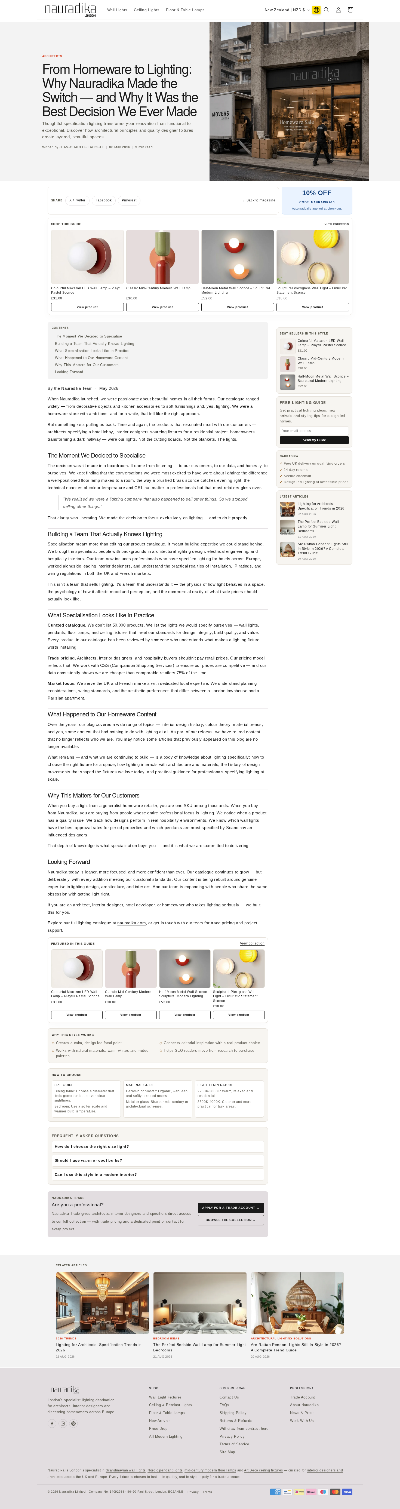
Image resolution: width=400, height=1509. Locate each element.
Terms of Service (234, 1444)
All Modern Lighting (165, 1436)
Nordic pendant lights (165, 1470)
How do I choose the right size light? (92, 1146)
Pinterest (129, 200)
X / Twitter (77, 200)
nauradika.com (131, 923)
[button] (327, 10)
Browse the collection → (231, 1220)
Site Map (227, 1452)
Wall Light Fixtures (165, 1397)
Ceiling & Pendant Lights (170, 1405)
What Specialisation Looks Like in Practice (92, 351)
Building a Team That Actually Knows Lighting (94, 344)
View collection (336, 224)
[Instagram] (63, 1423)
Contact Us (229, 1397)
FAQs (224, 1405)
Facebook (104, 200)
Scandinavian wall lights (126, 1470)
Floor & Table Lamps (167, 1413)
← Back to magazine (259, 200)
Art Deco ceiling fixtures (263, 1470)
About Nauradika (304, 1405)
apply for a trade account (220, 1477)
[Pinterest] (73, 1423)
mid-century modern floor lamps (210, 1470)
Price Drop (158, 1429)
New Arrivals (160, 1421)
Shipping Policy (233, 1413)
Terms (207, 1491)
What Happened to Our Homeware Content (91, 358)
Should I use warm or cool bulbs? (88, 1160)
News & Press (302, 1413)
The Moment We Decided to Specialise (88, 336)
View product (87, 307)
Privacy (193, 1491)
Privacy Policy (232, 1436)
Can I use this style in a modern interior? (96, 1174)
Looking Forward (69, 372)
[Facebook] (52, 1423)
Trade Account (302, 1397)
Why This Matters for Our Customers (87, 365)
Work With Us (302, 1421)
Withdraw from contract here (244, 1429)
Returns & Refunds (236, 1421)
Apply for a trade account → (231, 1207)
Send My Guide (314, 440)
